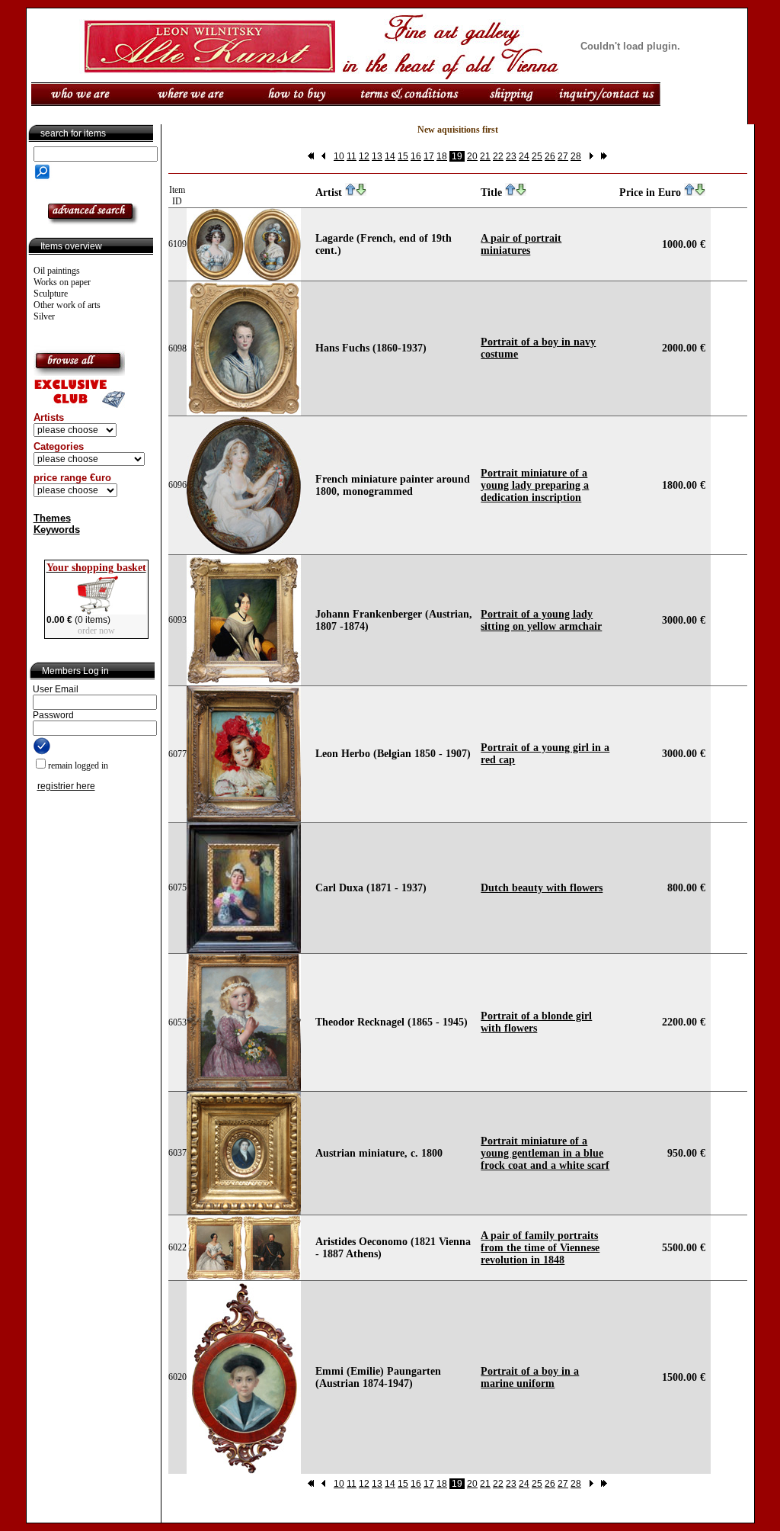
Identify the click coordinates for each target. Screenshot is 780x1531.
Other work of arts (67, 305)
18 (441, 156)
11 (351, 156)
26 (550, 156)
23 (511, 156)
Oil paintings (57, 270)
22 (498, 156)
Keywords (57, 529)
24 (524, 156)
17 (429, 156)
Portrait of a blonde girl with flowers (536, 1022)
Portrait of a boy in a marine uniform (530, 1377)
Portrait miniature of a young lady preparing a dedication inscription (535, 485)
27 (563, 156)
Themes (52, 518)
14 (390, 156)
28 (576, 156)
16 (416, 156)
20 (472, 156)
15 (403, 156)
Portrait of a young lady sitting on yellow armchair (541, 620)
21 (485, 156)
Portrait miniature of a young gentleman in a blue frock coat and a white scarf (545, 1153)
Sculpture (51, 293)
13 (377, 156)
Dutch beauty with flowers (542, 888)
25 (537, 156)
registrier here (66, 786)
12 (364, 156)
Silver (44, 316)
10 (339, 156)
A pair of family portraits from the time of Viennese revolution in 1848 (540, 1248)
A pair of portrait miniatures (521, 244)
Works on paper (62, 282)
